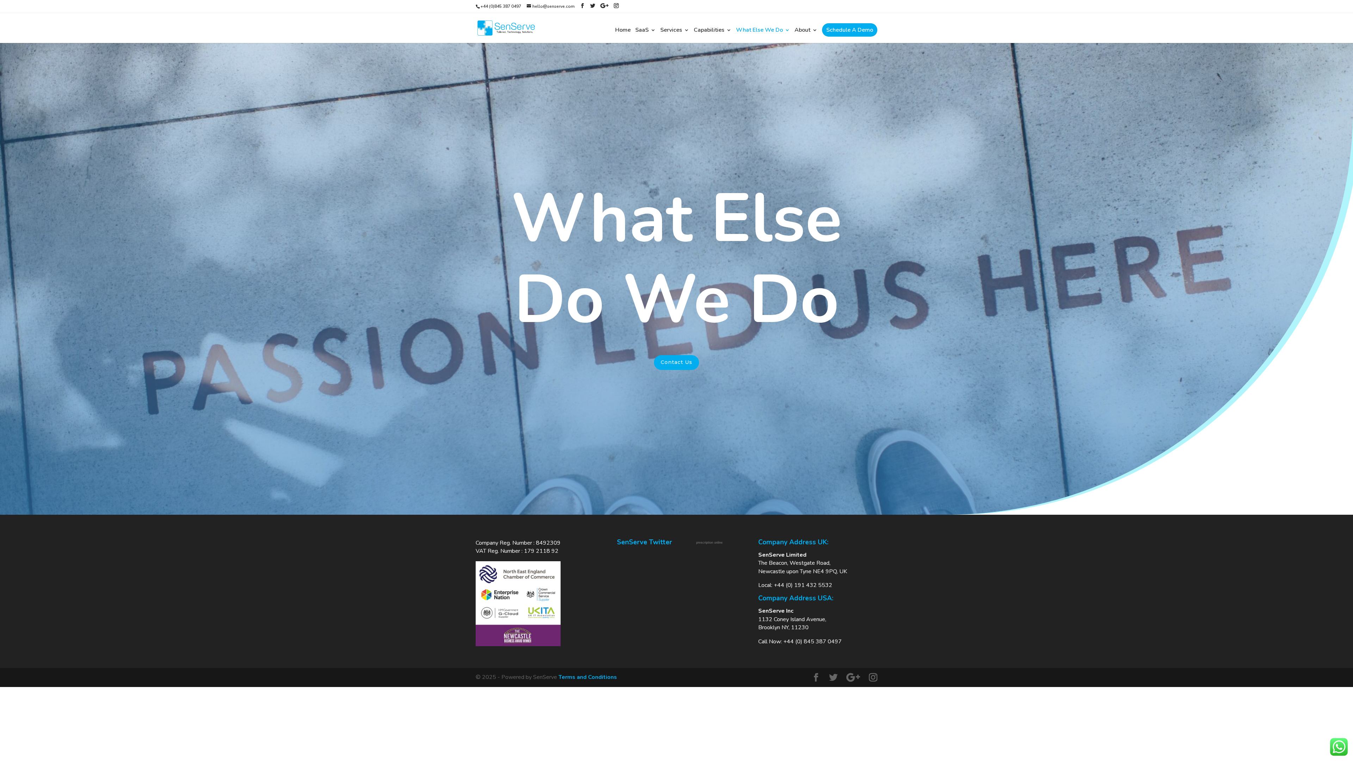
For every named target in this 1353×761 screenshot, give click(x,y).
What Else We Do (759, 30)
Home (623, 30)
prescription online (709, 542)
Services (671, 30)
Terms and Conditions (587, 677)
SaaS (642, 30)
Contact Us (676, 362)
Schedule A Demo (849, 30)
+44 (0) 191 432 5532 (803, 585)
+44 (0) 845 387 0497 (812, 641)
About (802, 30)
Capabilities (709, 30)
